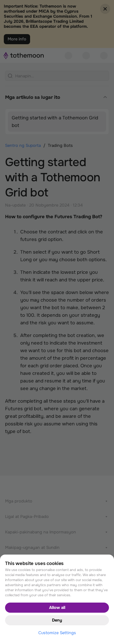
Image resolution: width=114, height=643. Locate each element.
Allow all (57, 607)
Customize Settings (57, 632)
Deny (57, 620)
